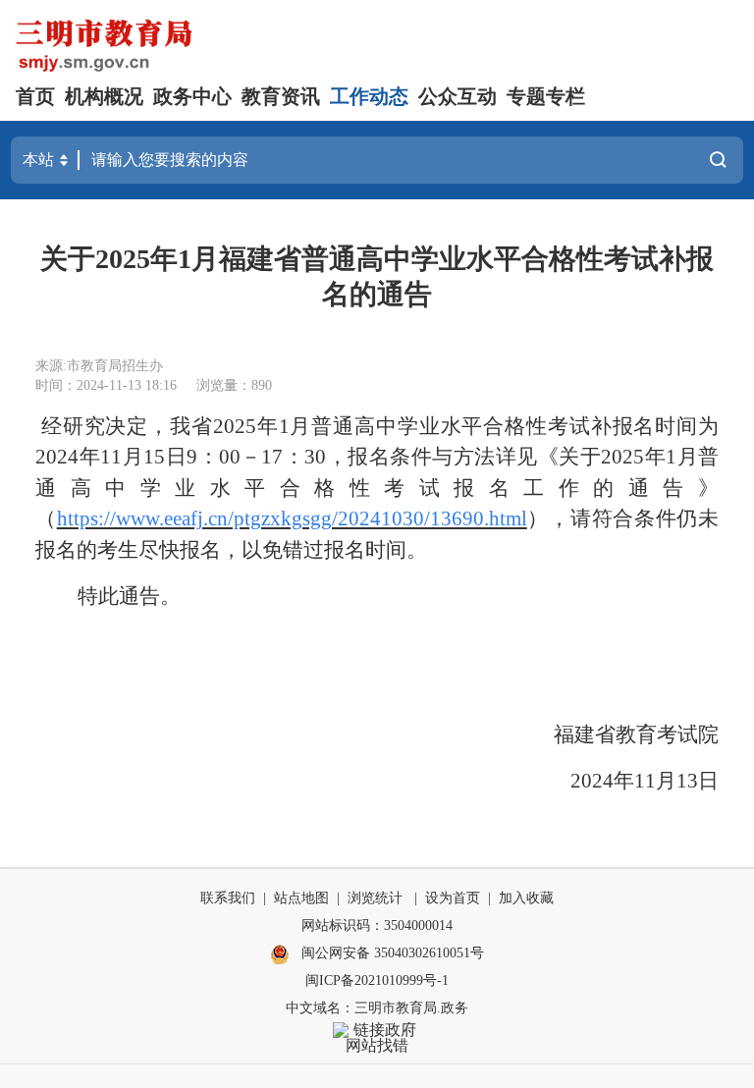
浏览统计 (375, 898)
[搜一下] (717, 160)
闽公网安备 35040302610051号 (390, 953)
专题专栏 (546, 96)
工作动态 (369, 96)
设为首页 (452, 898)
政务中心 (192, 96)
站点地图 (301, 898)
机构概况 (104, 96)
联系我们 (227, 898)
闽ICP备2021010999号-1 (377, 980)
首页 (35, 96)
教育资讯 (281, 96)
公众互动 (457, 96)
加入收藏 (526, 898)
